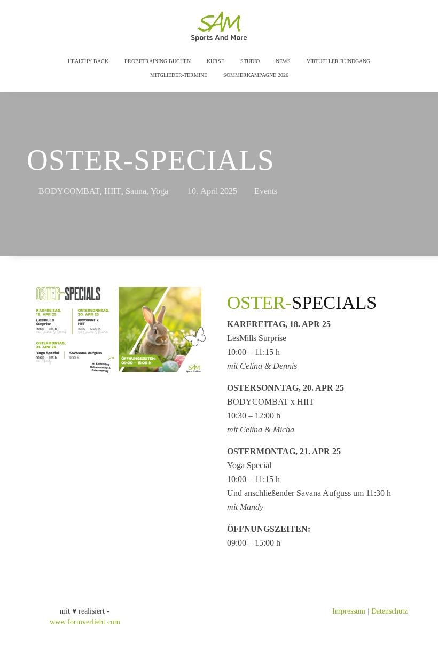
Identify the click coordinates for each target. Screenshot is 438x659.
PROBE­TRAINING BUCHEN (157, 61)
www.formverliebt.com (85, 622)
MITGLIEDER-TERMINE (178, 75)
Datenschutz (389, 611)
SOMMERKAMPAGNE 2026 (255, 75)
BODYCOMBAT (69, 191)
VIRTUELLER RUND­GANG (338, 61)
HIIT (112, 191)
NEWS (283, 61)
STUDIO (250, 61)
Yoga (159, 191)
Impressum (348, 611)
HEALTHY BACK (88, 61)
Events (265, 191)
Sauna (136, 191)
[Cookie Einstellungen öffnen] (23, 646)
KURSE (215, 61)
